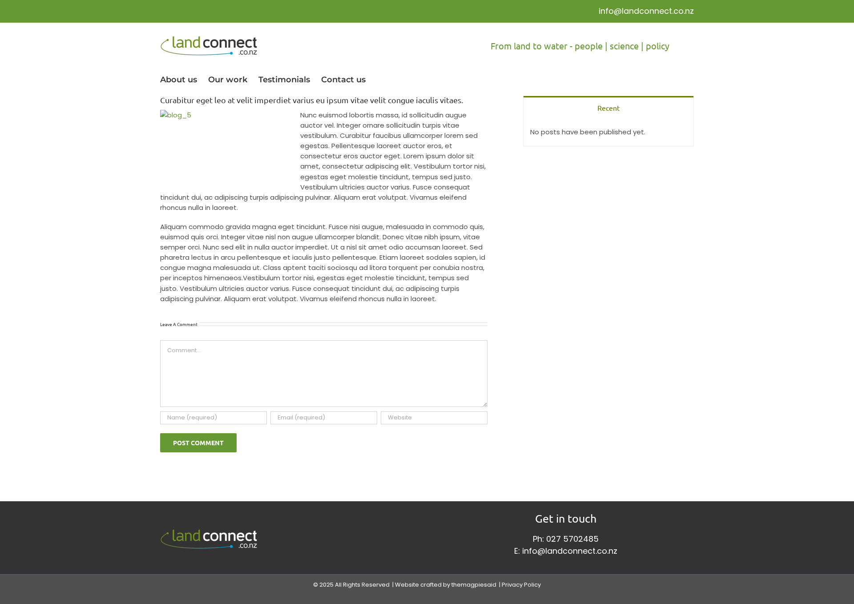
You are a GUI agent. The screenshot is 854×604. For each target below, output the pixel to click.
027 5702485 (572, 538)
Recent (608, 107)
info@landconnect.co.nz (646, 10)
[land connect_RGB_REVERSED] (209, 532)
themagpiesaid (473, 584)
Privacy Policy (521, 584)
